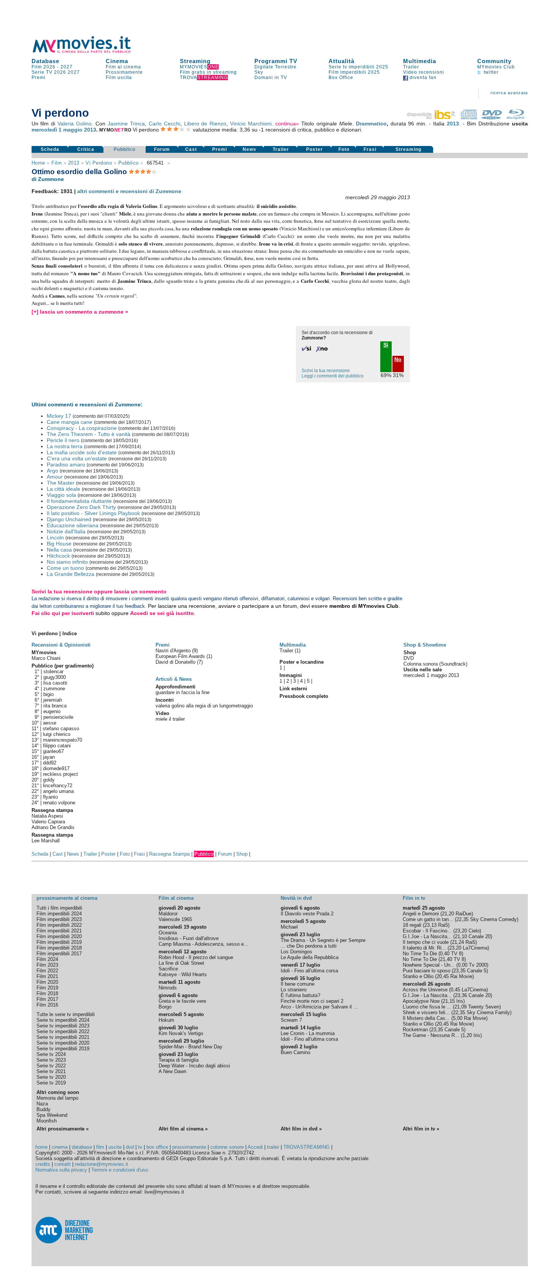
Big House (59, 544)
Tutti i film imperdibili (59, 908)
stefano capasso (61, 728)
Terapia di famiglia (179, 1060)
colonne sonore (227, 1147)
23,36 (461, 995)
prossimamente (189, 1147)
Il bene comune (297, 984)
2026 (60, 72)
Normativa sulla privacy (61, 1170)
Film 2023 (47, 965)
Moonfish (47, 1121)
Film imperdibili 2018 (59, 948)
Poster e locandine (302, 662)
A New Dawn (172, 1071)
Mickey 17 (59, 416)
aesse (49, 723)
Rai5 (443, 925)
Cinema (117, 61)
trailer (273, 1147)
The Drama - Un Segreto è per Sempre (323, 940)
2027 (66, 67)
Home (38, 163)
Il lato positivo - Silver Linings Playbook (93, 513)
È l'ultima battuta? (300, 995)
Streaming (195, 61)
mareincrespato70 (62, 740)
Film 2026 (44, 67)
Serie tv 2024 (51, 1054)
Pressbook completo (304, 696)
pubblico (128, 163)
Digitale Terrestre (275, 67)
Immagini (291, 675)
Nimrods (168, 988)
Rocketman (415, 1029)
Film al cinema (123, 67)
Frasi (370, 149)
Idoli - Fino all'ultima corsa (309, 971)
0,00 (462, 965)
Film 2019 (47, 988)
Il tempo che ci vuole (426, 942)
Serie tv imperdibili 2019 (63, 1048)
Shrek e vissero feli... (426, 1012)
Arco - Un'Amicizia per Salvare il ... (319, 1007)
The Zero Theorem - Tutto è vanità (88, 434)
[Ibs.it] (431, 117)
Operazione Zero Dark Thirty (81, 507)
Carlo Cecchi (164, 123)
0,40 (444, 953)
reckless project (60, 774)
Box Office (341, 77)
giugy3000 (54, 677)
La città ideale (63, 489)
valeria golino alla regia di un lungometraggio (204, 706)
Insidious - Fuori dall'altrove (189, 938)
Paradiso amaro (66, 464)
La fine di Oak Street (181, 963)
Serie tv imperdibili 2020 (63, 1043)
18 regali (412, 925)
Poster (314, 149)
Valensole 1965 (175, 919)
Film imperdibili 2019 (59, 942)
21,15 (449, 1001)
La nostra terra (65, 446)
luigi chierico (56, 734)
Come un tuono (65, 568)
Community (494, 61)
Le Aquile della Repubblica (309, 957)
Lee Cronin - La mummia (308, 1033)
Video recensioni (423, 72)
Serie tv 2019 (51, 1083)
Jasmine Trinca (126, 123)
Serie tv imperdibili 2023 (63, 1026)
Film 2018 (47, 993)
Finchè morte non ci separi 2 (312, 1001)
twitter (490, 72)
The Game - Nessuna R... (431, 1035)
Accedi (255, 1147)
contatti (62, 1164)
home (41, 1147)
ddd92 (49, 763)
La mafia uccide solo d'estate (82, 452)
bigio (48, 694)
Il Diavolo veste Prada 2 (307, 913)
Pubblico (124, 149)
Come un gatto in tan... (428, 919)
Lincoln (55, 537)
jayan (49, 757)
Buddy (44, 1109)
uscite (115, 1147)
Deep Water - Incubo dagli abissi (194, 1066)
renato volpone (59, 802)
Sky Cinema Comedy (493, 919)
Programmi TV (275, 61)
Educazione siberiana (72, 525)
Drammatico (371, 123)
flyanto (50, 797)
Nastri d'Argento (174, 650)
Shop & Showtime (424, 645)
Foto (343, 149)
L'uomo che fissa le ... (427, 1007)
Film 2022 (47, 971)
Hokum (166, 1020)
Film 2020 (47, 982)
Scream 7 (291, 1020)
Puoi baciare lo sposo (426, 971)
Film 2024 (47, 959)
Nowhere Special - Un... (429, 965)
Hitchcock (58, 556)
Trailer (411, 67)
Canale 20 (479, 936)
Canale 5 (476, 971)
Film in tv (414, 898)
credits (42, 1164)
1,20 (467, 1035)
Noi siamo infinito (67, 562)
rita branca (55, 706)
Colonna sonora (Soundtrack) (435, 664)
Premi (39, 77)
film (56, 163)
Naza (42, 1104)
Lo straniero (293, 990)
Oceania (168, 932)
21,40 (446, 959)
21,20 (448, 913)
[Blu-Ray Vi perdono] (516, 117)
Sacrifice (168, 969)
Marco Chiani (46, 658)
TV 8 (456, 953)
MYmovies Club (496, 67)
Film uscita (119, 77)
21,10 (461, 936)
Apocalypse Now (421, 1001)
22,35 (462, 919)
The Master (61, 483)
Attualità (341, 61)
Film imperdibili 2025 (354, 72)
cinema (60, 1147)
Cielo (474, 931)
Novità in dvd (296, 898)
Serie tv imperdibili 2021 (63, 1037)
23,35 (459, 971)
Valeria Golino (74, 123)
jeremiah (52, 700)
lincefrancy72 (57, 785)
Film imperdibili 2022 (59, 925)
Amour (55, 477)
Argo (52, 471)
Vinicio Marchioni (251, 123)
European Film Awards (181, 656)
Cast (191, 149)
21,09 (460, 1007)
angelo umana (58, 791)
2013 (453, 123)
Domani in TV (270, 77)
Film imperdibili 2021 (59, 931)
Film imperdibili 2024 (59, 913)
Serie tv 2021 (51, 1071)
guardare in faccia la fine (183, 692)
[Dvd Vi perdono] (491, 117)
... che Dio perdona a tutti (309, 946)
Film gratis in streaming (208, 72)
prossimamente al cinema (67, 898)
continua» (287, 123)
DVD (408, 658)
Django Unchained (69, 519)
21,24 (458, 942)
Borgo (165, 1007)
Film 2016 (47, 1005)
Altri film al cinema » (183, 1129)
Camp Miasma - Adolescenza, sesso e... (203, 944)
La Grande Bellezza (70, 574)
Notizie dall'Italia (66, 531)
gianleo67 (53, 751)
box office (157, 1147)
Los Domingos (296, 951)
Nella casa (59, 550)
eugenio (51, 711)
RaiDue (464, 913)
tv (140, 1147)
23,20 (461, 931)
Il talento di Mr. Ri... (424, 948)
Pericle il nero (63, 440)
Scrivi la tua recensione (326, 370)
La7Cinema (475, 948)
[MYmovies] (89, 51)
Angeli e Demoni (421, 913)
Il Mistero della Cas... (426, 1018)
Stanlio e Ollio (418, 976)
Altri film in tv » (421, 1129)
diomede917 (56, 768)
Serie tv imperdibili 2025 (358, 67)
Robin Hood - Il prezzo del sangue (196, 957)
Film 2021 (47, 976)
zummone (54, 688)
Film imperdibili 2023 (59, 919)
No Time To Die (420, 953)
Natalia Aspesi (47, 816)
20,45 (443, 976)
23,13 (430, 925)
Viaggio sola (61, 495)
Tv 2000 (478, 965)
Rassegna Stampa (169, 854)
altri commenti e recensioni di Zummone (129, 191)
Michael (289, 927)
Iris (459, 1001)
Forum (162, 149)
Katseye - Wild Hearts (183, 974)
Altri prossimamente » (63, 1129)
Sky (258, 72)
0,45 (455, 990)
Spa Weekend (52, 1115)
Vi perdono (99, 163)
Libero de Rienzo (205, 123)
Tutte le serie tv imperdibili (66, 1014)
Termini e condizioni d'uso (119, 1170)
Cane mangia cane (69, 422)
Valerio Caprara (48, 821)
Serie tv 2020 (51, 1077)
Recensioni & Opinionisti (61, 645)
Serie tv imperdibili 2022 (63, 1031)
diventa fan (422, 77)
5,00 (457, 1018)
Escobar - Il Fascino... (427, 931)
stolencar (53, 671)
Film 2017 (47, 999)
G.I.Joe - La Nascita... (427, 936)
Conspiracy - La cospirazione (82, 428)
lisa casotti (55, 683)
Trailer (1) (290, 650)
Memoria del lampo (57, 1098)
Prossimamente (124, 72)
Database (45, 61)
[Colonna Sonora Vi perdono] (469, 117)
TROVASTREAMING (306, 1147)
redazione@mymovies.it (101, 1164)
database (82, 1147)
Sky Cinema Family (488, 1012)
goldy (49, 780)
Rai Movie (461, 976)
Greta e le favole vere (182, 1001)
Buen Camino (295, 1052)
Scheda (50, 149)
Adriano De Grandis (53, 827)
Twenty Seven (483, 1007)
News (249, 149)
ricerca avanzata (509, 92)
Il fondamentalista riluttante (79, 501)
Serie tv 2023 (51, 1060)
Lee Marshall (46, 840)
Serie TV (42, 72)
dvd (130, 1147)
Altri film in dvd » (301, 1129)
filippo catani (57, 745)
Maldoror (168, 913)
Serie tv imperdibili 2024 (63, 1020)
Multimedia (419, 61)
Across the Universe (425, 990)
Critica (85, 149)
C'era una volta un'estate (77, 458)
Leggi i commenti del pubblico (333, 376)
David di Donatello (176, 662)
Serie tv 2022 (51, 1066)
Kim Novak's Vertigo (181, 1033)
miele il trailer (170, 719)
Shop (242, 854)
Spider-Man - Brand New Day (190, 1047)
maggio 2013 (79, 130)
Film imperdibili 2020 (59, 936)
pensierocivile (58, 717)
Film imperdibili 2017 (59, 953)
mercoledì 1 (47, 130)
